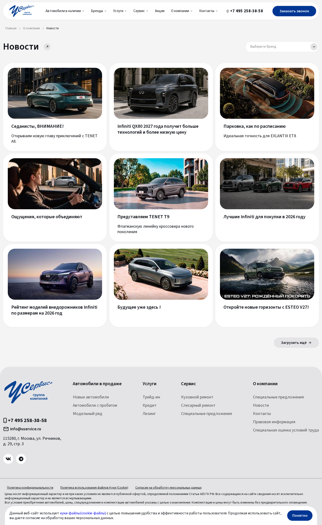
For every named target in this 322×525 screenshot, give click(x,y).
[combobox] (282, 46)
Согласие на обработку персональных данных (168, 488)
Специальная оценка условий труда (286, 430)
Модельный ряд (87, 413)
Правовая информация (274, 422)
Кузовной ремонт (197, 397)
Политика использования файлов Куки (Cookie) (94, 488)
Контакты (262, 413)
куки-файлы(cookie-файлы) (83, 513)
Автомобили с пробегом (95, 405)
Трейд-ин (151, 397)
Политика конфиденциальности (30, 488)
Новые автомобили (91, 397)
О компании (265, 384)
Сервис (188, 384)
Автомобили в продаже (97, 384)
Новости (261, 405)
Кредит (150, 405)
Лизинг (149, 413)
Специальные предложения (206, 413)
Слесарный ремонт (198, 405)
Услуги (150, 384)
